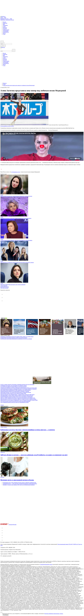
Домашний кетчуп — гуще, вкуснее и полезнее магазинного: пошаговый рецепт (20, 483)
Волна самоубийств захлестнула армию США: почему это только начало (16, 336)
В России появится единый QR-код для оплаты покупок (13, 386)
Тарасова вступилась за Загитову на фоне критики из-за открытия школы (15, 218)
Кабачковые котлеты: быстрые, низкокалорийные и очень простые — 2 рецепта (27, 430)
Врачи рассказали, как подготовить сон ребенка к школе (13, 385)
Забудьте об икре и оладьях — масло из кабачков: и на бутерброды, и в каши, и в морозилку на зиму (34, 455)
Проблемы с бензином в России (7, 19)
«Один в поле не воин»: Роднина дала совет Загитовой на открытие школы (16, 240)
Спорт (1, 195)
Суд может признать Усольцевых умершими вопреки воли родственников (17, 384)
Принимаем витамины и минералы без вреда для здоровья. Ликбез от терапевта (18, 388)
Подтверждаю (5, 614)
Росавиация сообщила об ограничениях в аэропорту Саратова (14, 391)
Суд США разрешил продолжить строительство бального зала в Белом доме (17, 397)
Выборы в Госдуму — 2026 (6, 18)
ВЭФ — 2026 (3, 17)
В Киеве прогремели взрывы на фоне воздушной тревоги (13, 337)
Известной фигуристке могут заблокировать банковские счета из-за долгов (16, 196)
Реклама (14, 524)
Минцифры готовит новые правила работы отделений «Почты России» (16, 395)
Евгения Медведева (4, 286)
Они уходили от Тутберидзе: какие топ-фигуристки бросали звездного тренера (17, 262)
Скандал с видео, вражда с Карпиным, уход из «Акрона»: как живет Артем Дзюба (19, 400)
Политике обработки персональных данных (53, 613)
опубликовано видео (15, 171)
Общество (2, 452)
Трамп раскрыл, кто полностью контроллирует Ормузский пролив (15, 392)
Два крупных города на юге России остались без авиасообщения (15, 401)
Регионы (2, 477)
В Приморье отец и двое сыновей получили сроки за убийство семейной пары (19, 482)
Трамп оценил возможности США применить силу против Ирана (15, 390)
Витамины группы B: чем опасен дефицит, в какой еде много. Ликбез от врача (18, 399)
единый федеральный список (46, 564)
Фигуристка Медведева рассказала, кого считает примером (12, 284)
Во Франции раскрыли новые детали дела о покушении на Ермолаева (16, 396)
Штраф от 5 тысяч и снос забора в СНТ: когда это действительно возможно (19, 484)
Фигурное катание (4, 287)
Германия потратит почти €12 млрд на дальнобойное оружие (14, 402)
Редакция (11, 524)
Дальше (2, 405)
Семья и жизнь (3, 427)
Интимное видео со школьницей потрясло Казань (17, 480)
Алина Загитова (3, 285)
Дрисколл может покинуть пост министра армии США (13, 393)
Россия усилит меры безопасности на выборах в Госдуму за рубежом (16, 338)
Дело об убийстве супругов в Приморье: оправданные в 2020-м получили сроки (18, 387)
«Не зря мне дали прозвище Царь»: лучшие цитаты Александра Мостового (17, 394)
